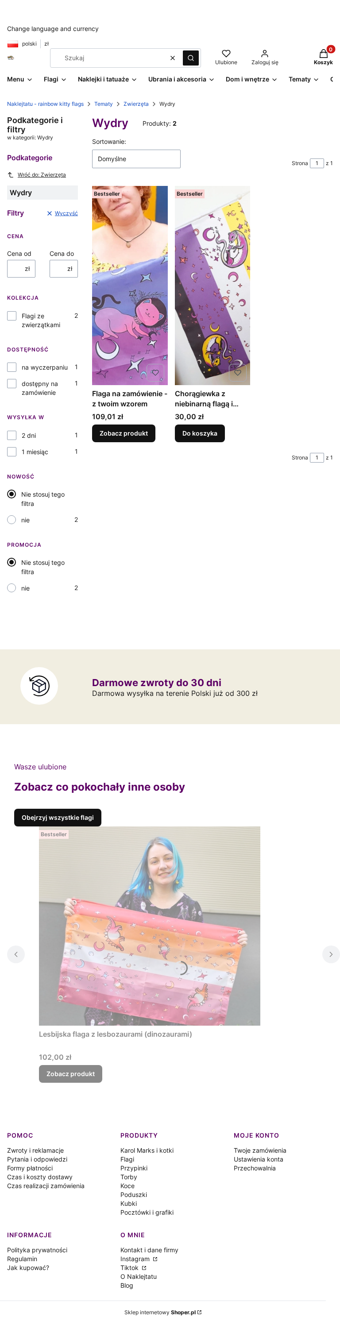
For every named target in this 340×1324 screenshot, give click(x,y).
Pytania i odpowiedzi (37, 1159)
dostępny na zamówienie (40, 388)
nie (25, 520)
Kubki (128, 1203)
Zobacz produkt (124, 433)
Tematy (103, 103)
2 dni (29, 435)
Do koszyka (199, 433)
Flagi (127, 1159)
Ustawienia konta (258, 1159)
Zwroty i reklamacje (35, 1150)
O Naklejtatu (138, 1276)
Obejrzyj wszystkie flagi (58, 817)
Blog (126, 1285)
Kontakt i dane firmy (149, 1250)
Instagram (135, 1258)
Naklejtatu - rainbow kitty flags (45, 103)
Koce (127, 1185)
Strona (300, 163)
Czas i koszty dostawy (40, 1177)
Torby (128, 1177)
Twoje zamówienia (260, 1150)
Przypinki (133, 1168)
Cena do (62, 253)
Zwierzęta (136, 103)
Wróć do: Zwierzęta (42, 174)
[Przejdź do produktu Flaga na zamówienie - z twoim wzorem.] (130, 285)
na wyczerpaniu (45, 367)
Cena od (19, 253)
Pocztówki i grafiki (147, 1212)
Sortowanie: (109, 141)
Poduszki (133, 1194)
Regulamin (22, 1258)
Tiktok (130, 1267)
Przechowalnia (255, 1168)
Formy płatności (30, 1168)
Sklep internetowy (160, 1312)
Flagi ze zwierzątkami (41, 320)
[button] (191, 58)
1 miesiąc (35, 451)
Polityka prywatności (37, 1250)
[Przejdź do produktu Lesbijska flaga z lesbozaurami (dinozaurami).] (149, 926)
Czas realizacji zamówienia (46, 1185)
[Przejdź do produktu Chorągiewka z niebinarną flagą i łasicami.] (213, 285)
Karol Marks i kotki (147, 1150)
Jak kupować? (28, 1267)
